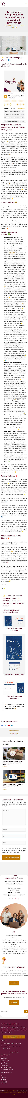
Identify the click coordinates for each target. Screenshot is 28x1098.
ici (22, 303)
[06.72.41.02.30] (5, 1049)
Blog (2, 1075)
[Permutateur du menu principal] (26, 3)
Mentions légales (4, 1092)
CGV (14, 1094)
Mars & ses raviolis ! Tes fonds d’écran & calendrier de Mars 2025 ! (13, 786)
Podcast (3, 1077)
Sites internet (5, 1060)
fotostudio (12, 252)
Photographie (5, 1062)
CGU (26, 1092)
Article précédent (14, 730)
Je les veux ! (14, 983)
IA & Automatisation (7, 1067)
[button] (14, 1036)
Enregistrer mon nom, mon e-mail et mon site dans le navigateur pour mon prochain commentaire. (14, 850)
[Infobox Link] (14, 623)
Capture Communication (10, 1090)
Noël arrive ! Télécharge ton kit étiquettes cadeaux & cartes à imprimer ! (13, 763)
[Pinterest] (9, 725)
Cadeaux (15, 25)
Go (26, 1011)
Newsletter (4, 1081)
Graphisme (4, 1058)
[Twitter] (5, 725)
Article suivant (14, 733)
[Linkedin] (12, 725)
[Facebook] (2, 725)
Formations (4, 1065)
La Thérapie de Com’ (7, 1069)
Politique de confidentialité (17, 1092)
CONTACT (4, 1083)
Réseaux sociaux (5, 1064)
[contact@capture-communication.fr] (11, 1043)
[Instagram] (13, 1052)
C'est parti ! (14, 1002)
